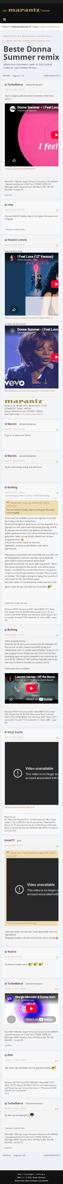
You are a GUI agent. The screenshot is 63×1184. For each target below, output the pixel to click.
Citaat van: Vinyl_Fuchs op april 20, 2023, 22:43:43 (31, 854)
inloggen (42, 26)
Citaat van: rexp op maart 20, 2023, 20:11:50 (28, 504)
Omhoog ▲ (41, 1174)
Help (19, 1174)
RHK (10, 1055)
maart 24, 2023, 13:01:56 (14, 634)
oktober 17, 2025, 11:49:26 (15, 1108)
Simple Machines (39, 1177)
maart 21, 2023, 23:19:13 (14, 461)
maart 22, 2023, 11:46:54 (14, 492)
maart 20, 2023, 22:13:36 (14, 429)
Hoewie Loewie (17, 240)
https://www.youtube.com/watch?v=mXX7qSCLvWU (30, 390)
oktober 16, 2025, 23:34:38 (15, 988)
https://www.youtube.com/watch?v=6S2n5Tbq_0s (29, 317)
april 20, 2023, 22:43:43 (14, 737)
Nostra (11, 951)
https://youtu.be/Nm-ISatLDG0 (20, 807)
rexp (10, 204)
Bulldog (12, 487)
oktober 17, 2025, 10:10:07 (15, 1060)
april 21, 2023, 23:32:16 (14, 845)
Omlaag (6, 75)
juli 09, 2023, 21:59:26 (13, 956)
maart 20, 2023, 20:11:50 (14, 209)
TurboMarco (15, 84)
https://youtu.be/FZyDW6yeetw (20, 168)
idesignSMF (43, 1181)
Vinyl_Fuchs (15, 732)
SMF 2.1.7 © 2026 (24, 1177)
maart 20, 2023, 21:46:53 (14, 245)
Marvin (12, 424)
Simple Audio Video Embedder (26, 1181)
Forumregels (28, 1174)
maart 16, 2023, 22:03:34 (14, 89)
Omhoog (7, 1155)
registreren (54, 26)
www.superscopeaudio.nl (32, 414)
